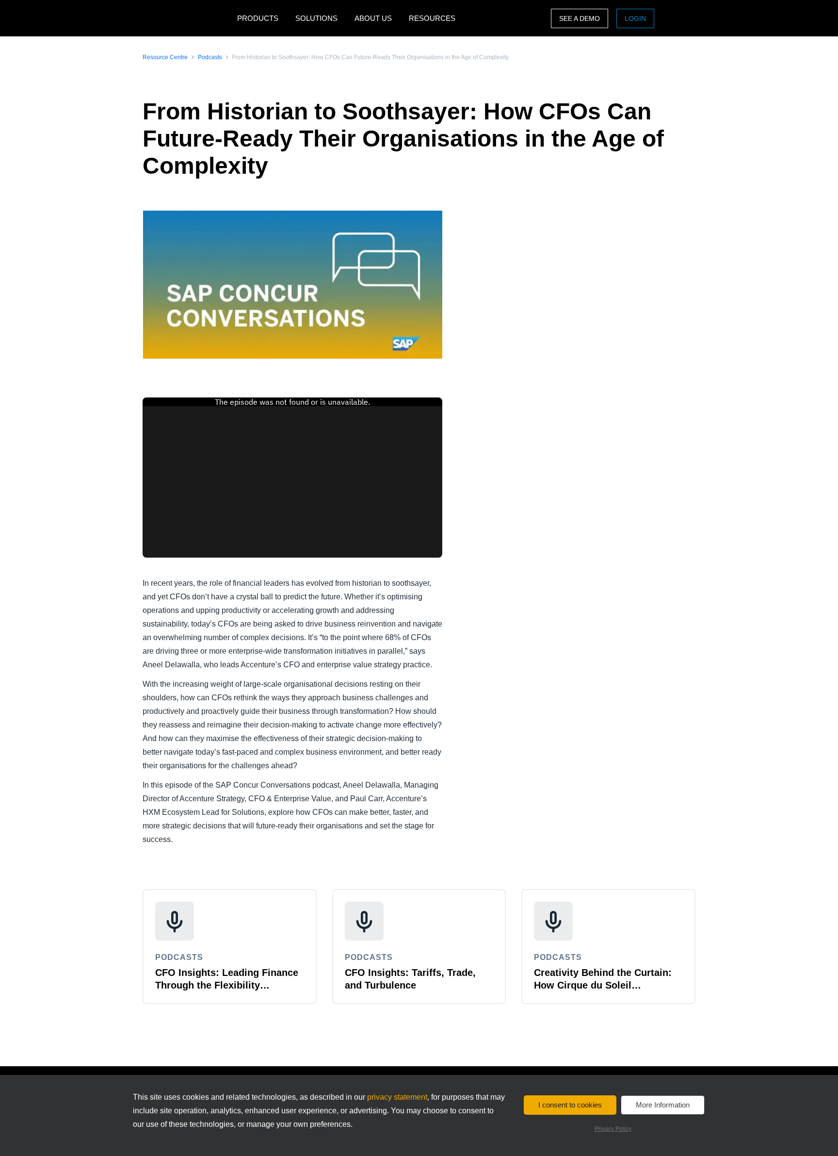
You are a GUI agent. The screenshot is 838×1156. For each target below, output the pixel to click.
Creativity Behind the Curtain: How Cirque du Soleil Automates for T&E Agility (603, 985)
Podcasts (210, 57)
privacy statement (397, 1097)
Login (635, 18)
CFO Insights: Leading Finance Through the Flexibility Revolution (226, 985)
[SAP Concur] (187, 18)
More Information (663, 1105)
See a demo (579, 18)
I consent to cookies (570, 1105)
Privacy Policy (613, 1128)
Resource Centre (165, 57)
